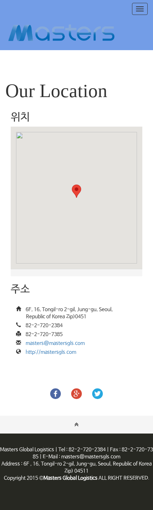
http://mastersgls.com (51, 352)
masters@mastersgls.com (55, 343)
